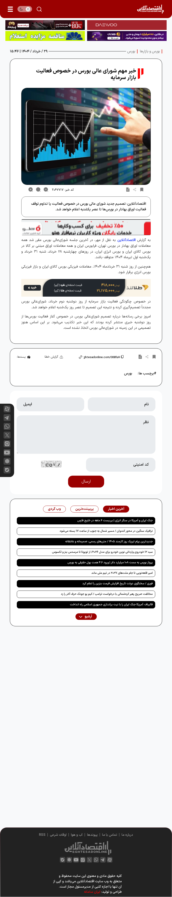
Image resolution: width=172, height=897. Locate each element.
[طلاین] (127, 36)
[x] (7, 435)
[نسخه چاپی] (128, 189)
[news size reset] (38, 189)
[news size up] (30, 189)
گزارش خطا (51, 357)
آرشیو (88, 616)
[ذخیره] (142, 189)
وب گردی (54, 509)
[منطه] (45, 25)
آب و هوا (77, 835)
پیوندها (92, 835)
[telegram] (7, 417)
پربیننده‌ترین (84, 509)
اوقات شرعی (58, 835)
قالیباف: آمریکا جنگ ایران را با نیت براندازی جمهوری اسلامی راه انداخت (111, 604)
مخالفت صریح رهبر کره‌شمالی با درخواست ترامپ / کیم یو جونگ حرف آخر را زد (107, 594)
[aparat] (7, 408)
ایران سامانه (92, 892)
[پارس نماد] (45, 36)
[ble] (7, 469)
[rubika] (7, 461)
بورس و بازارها (150, 51)
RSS (42, 835)
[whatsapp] (7, 426)
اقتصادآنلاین (126, 240)
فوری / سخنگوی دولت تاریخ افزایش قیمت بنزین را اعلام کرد (117, 583)
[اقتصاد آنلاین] (150, 9)
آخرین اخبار (116, 509)
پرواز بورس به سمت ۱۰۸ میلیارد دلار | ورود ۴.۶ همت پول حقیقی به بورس (110, 562)
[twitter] (89, 860)
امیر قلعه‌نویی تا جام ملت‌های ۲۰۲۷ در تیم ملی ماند (122, 573)
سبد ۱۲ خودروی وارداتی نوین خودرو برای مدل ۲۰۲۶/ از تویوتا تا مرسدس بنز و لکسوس (102, 552)
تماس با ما (109, 835)
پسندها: (21, 357)
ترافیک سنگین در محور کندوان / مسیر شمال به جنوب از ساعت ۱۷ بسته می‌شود (106, 531)
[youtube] (7, 452)
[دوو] (127, 25)
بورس (131, 51)
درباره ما (127, 835)
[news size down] (46, 189)
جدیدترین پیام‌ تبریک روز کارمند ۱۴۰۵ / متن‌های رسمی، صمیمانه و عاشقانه (109, 541)
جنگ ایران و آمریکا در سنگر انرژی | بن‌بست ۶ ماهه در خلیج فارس (115, 520)
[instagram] (7, 443)
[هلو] (86, 227)
